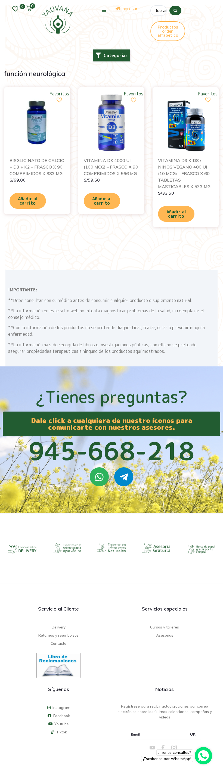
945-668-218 (111, 451)
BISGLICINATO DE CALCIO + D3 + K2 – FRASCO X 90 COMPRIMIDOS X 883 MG (37, 167)
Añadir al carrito (28, 201)
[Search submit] (175, 10)
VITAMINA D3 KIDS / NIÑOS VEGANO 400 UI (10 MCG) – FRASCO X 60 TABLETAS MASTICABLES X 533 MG (184, 173)
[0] (16, 9)
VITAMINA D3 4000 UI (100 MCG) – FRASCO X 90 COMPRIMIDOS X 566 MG (111, 167)
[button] (104, 10)
